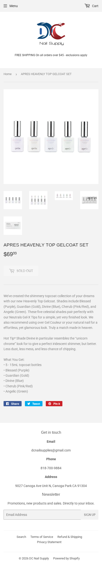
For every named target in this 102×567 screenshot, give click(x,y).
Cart (94, 6)
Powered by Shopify (66, 558)
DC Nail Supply (39, 558)
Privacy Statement (49, 542)
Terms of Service (41, 537)
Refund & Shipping (69, 537)
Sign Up (89, 515)
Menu (13, 6)
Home (8, 74)
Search (21, 537)
